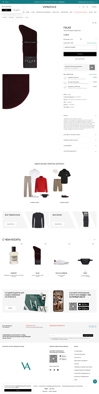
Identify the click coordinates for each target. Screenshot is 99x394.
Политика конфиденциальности (50, 386)
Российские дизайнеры (80, 12)
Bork (71, 12)
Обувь (27, 12)
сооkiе (16, 387)
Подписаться (88, 335)
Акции (90, 12)
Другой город (93, 74)
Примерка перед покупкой (83, 367)
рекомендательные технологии (23, 386)
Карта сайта (34, 386)
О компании (78, 351)
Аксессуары (55, 12)
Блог (95, 12)
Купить (35, 202)
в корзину (80, 54)
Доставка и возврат (80, 360)
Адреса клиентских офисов (59, 346)
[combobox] (80, 47)
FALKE (69, 94)
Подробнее (61, 1)
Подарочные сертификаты (43, 12)
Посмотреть (10, 224)
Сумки (32, 12)
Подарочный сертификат (82, 370)
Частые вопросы (79, 354)
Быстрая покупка (80, 59)
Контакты (77, 357)
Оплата (76, 364)
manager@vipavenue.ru (57, 325)
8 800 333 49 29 (82, 2)
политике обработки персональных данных (59, 339)
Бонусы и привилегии (81, 376)
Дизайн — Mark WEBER (49, 391)
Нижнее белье (64, 12)
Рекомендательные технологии (72, 386)
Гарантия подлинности (82, 373)
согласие (55, 338)
